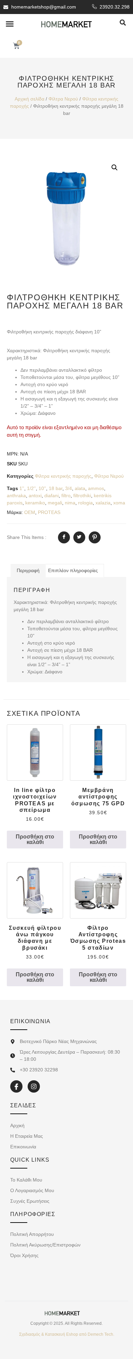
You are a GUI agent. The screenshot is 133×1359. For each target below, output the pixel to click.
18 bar (55, 488)
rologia (85, 502)
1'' (21, 488)
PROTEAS (49, 512)
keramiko (35, 502)
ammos (96, 488)
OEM (29, 512)
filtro (66, 495)
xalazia (102, 502)
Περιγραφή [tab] (28, 570)
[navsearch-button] (123, 23)
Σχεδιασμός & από (66, 1334)
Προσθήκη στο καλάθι (35, 839)
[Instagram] (34, 1086)
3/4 (68, 488)
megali (55, 502)
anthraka (16, 495)
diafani (51, 495)
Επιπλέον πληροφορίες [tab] (73, 570)
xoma (119, 502)
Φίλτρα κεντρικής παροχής (63, 476)
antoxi (35, 495)
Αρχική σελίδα (29, 99)
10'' (42, 488)
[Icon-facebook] (16, 1086)
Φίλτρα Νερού (63, 99)
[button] (9, 23)
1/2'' (31, 488)
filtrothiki (82, 495)
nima (70, 502)
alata (80, 488)
